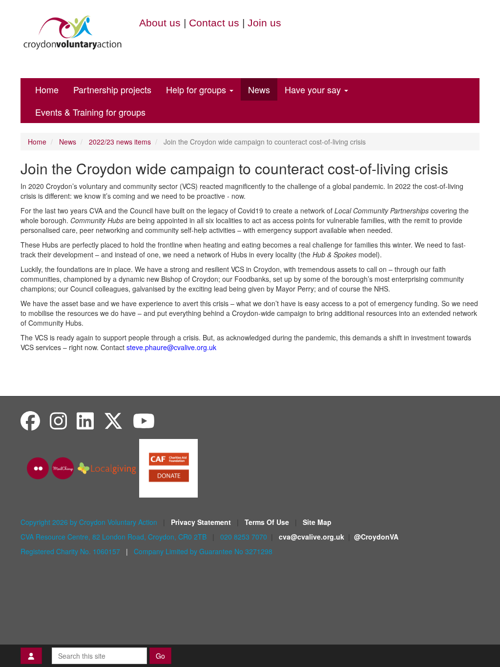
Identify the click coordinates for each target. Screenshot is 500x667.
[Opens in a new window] (168, 467)
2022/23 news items (120, 141)
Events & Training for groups (90, 111)
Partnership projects (112, 89)
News (259, 89)
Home (47, 89)
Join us (264, 22)
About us (160, 22)
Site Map (317, 522)
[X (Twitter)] (113, 420)
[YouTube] (144, 420)
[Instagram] (58, 420)
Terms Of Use (268, 522)
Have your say (314, 89)
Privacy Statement (202, 522)
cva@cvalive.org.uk (311, 537)
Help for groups (197, 89)
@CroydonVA (376, 537)
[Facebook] (30, 420)
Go (160, 656)
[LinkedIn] (85, 420)
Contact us (214, 22)
